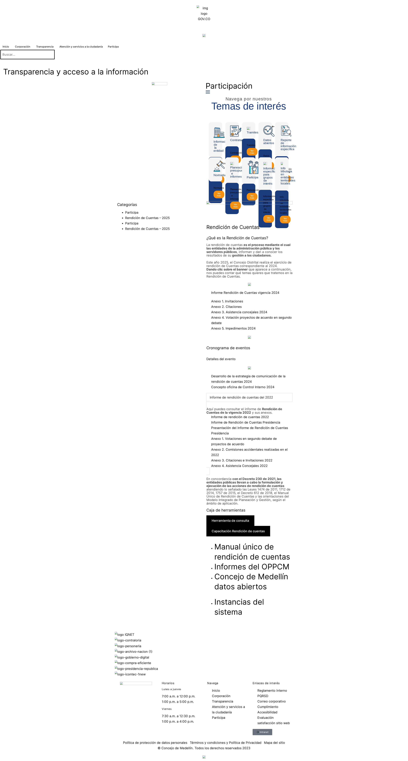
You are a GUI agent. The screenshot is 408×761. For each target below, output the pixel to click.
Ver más (252, 151)
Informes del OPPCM (251, 566)
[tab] (230, 520)
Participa (131, 212)
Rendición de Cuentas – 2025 (147, 218)
